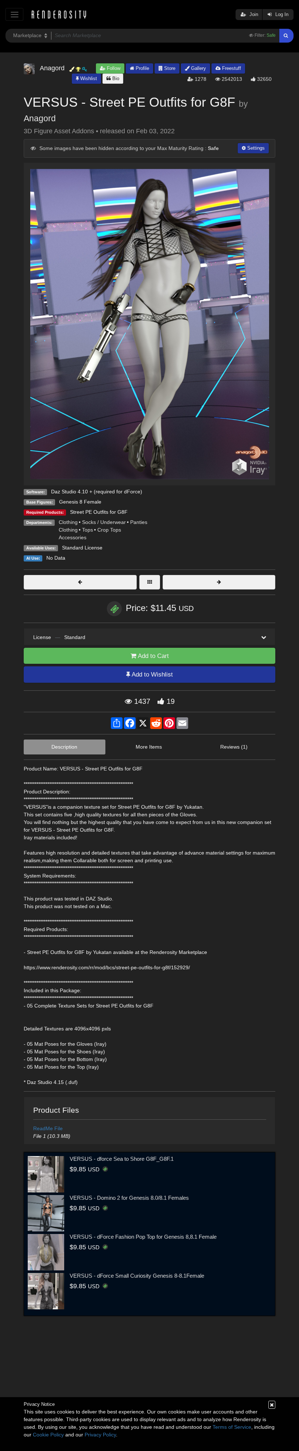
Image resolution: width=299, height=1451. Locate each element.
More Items (149, 747)
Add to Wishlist (151, 674)
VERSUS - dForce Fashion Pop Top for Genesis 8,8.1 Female (143, 1237)
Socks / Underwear (104, 522)
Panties (138, 522)
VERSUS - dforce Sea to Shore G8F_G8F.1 (122, 1159)
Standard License (82, 548)
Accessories (72, 537)
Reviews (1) (234, 747)
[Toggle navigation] (14, 14)
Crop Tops (109, 530)
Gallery (198, 68)
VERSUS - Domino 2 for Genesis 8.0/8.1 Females (129, 1198)
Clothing (68, 522)
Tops (87, 530)
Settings (255, 148)
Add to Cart (152, 655)
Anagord (40, 118)
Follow (112, 68)
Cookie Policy (48, 1435)
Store (169, 68)
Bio (115, 78)
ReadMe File (48, 1128)
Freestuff (231, 68)
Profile (141, 68)
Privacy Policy (100, 1435)
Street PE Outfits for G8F (99, 512)
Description (64, 747)
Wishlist (88, 78)
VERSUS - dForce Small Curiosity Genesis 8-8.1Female (137, 1276)
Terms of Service (232, 1427)
